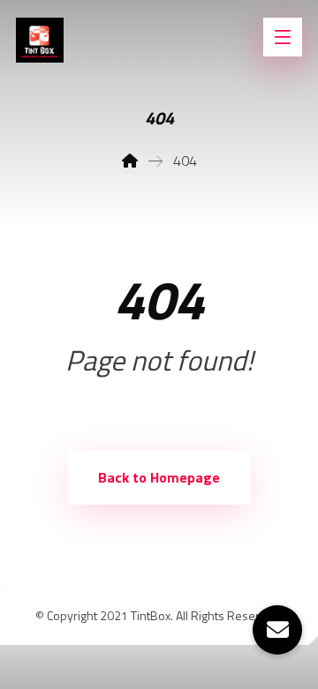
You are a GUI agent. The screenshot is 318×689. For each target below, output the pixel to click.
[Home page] (130, 160)
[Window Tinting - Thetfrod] (40, 40)
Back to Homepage (159, 477)
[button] (277, 630)
